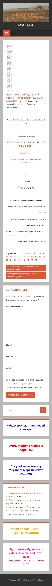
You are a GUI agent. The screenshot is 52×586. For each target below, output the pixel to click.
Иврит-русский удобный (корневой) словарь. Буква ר (22, 268)
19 (44, 256)
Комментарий (14, 306)
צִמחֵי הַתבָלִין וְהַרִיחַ (28, 514)
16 (32, 256)
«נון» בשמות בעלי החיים (25, 507)
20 (7, 260)
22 (15, 260)
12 (15, 256)
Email (9, 356)
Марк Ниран (27, 101)
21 (11, 260)
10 (7, 256)
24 (23, 260)
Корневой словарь (14, 104)
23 (19, 260)
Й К (30, 142)
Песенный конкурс (18, 510)
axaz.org (26, 25)
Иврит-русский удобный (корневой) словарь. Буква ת (22, 275)
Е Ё (18, 142)
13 (19, 256)
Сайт (8, 368)
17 (36, 256)
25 (28, 260)
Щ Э (25, 152)
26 (32, 260)
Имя (9, 345)
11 (11, 256)
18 (40, 256)
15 (28, 256)
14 (23, 256)
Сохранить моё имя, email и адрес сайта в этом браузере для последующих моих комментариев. (24, 383)
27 (36, 260)
